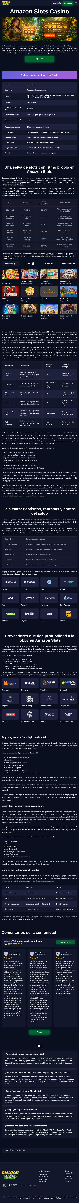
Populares (9, 263)
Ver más (39, 1032)
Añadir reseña (65, 942)
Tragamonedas (66, 263)
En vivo (28, 263)
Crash (47, 263)
